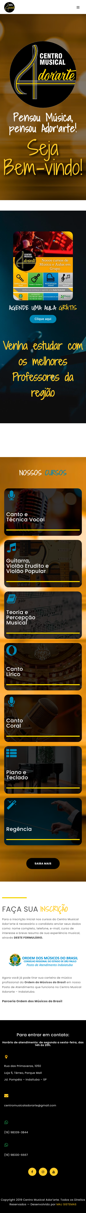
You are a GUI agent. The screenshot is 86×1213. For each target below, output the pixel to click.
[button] (43, 319)
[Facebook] (32, 1172)
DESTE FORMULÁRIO (28, 938)
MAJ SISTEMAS (66, 1204)
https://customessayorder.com (22, 438)
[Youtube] (54, 1172)
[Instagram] (43, 1172)
